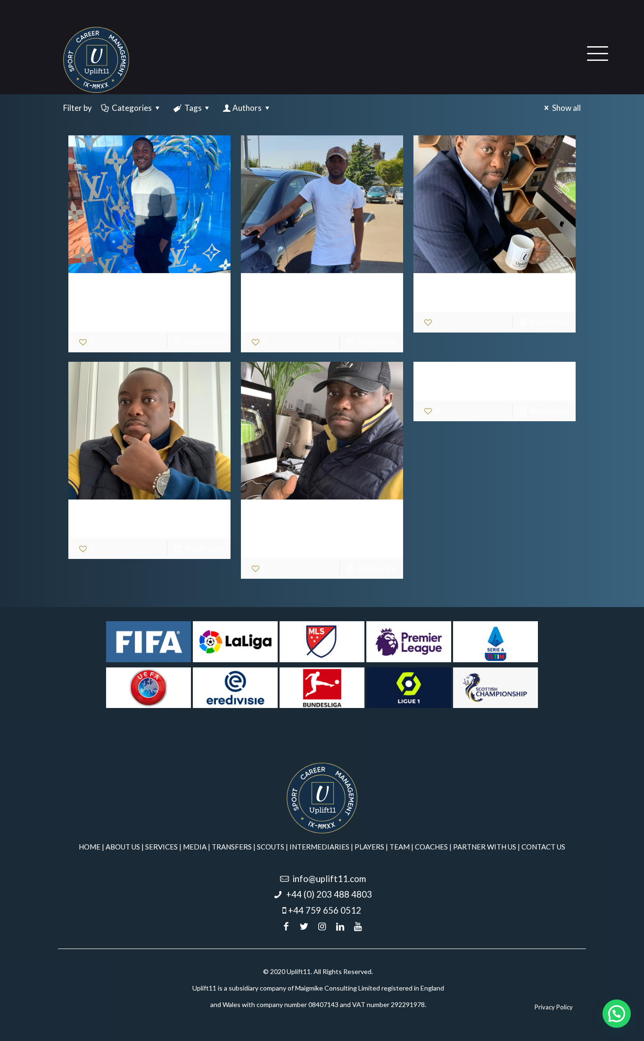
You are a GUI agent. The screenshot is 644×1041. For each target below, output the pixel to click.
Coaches (431, 846)
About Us (123, 846)
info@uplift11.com (329, 879)
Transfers (232, 846)
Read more (204, 342)
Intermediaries (319, 846)
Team (399, 846)
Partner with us (484, 846)
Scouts (270, 846)
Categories (132, 108)
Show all (566, 108)
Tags (193, 108)
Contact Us (543, 846)
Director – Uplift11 (487, 292)
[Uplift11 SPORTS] (96, 59)
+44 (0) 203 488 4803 (329, 894)
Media (194, 846)
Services (161, 846)
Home (89, 846)
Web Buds (318, 1023)
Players (369, 846)
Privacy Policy (554, 1007)
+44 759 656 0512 (324, 910)
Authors (247, 108)
